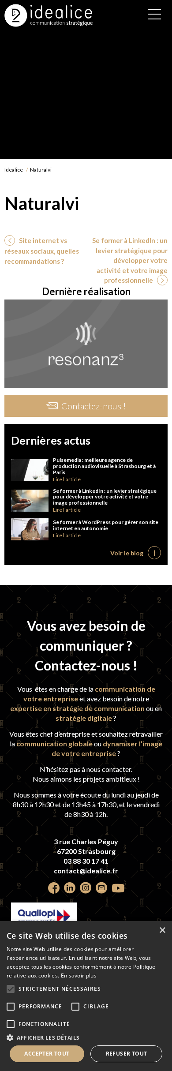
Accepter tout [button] (46, 1053)
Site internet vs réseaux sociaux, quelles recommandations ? (41, 250)
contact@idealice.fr (86, 870)
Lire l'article (67, 479)
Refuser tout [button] (126, 1053)
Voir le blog (126, 553)
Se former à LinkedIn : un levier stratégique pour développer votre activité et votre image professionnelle (130, 260)
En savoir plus (79, 975)
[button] (86, 1037)
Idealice (13, 169)
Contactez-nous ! (93, 406)
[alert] (86, 996)
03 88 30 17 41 (86, 861)
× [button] (162, 930)
